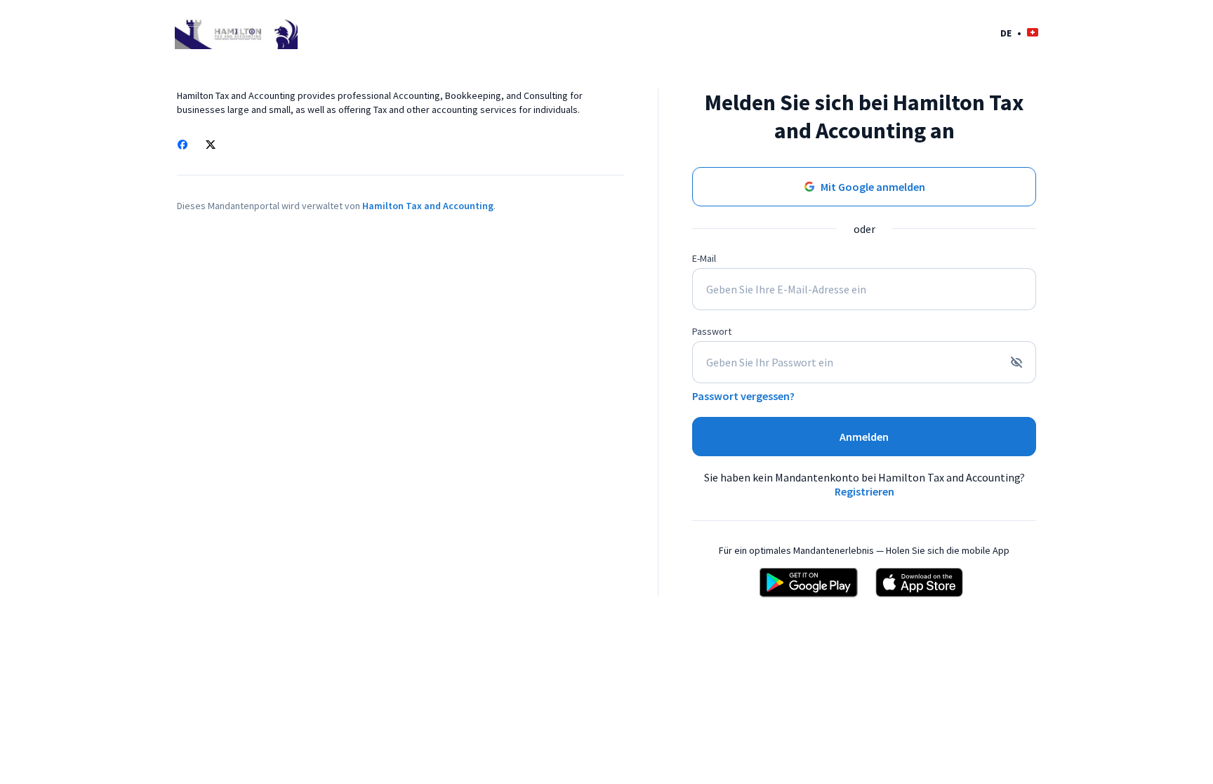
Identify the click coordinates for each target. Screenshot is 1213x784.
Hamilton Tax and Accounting (427, 205)
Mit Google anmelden (873, 187)
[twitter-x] (210, 146)
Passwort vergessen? (743, 396)
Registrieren (864, 491)
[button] (1019, 32)
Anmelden (864, 437)
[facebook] (182, 146)
